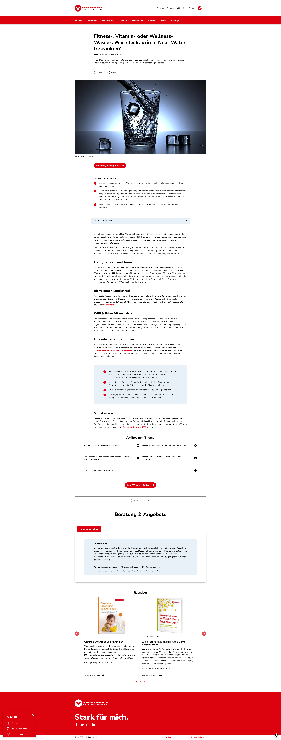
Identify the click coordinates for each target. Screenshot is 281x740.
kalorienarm (109, 304)
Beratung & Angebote (108, 165)
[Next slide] (204, 633)
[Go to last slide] (77, 633)
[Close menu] (33, 715)
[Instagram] (88, 725)
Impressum (181, 737)
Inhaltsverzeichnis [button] (103, 220)
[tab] (136, 681)
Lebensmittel (101, 543)
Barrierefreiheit (197, 737)
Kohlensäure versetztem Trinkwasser (114, 350)
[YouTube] (82, 725)
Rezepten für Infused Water (136, 427)
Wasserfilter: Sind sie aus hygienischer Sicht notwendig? (161, 458)
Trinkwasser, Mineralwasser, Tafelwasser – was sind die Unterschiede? (107, 458)
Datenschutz (167, 737)
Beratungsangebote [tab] (89, 529)
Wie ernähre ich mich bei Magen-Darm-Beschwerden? (164, 643)
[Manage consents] (276, 735)
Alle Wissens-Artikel (138, 485)
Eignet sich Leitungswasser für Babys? (101, 445)
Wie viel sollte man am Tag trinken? (100, 470)
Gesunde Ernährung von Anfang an (103, 641)
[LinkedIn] (93, 725)
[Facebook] (76, 725)
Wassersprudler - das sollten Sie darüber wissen (164, 445)
